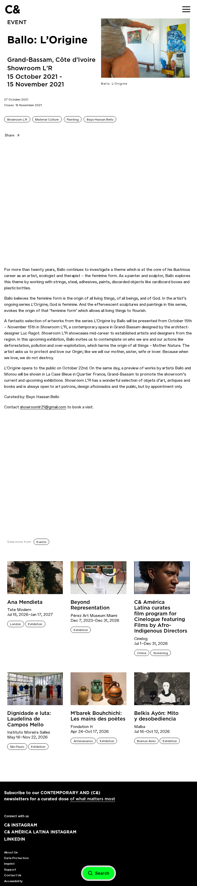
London (15, 624)
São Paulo (17, 747)
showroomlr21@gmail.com (43, 407)
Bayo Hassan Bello (100, 119)
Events (41, 542)
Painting (73, 119)
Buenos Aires (146, 741)
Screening (160, 653)
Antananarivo (83, 741)
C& (12, 9)
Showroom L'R (17, 119)
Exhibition (35, 624)
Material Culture (47, 119)
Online (141, 653)
